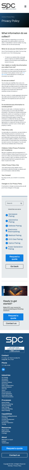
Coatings (4, 433)
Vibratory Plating (6, 405)
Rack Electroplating (7, 404)
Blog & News (5, 430)
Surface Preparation (7, 422)
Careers (4, 441)
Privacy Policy (17, 465)
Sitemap (10, 465)
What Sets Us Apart (7, 439)
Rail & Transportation (8, 385)
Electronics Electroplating (14, 231)
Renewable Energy (7, 395)
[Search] (21, 203)
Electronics (5, 384)
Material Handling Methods (9, 416)
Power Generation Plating (15, 248)
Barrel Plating (5, 402)
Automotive (5, 380)
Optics (3, 390)
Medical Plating (15, 235)
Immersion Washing (7, 409)
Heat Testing (5, 407)
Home (3, 17)
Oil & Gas (4, 388)
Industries (6, 375)
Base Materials (6, 431)
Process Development (8, 419)
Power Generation (7, 393)
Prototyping (5, 421)
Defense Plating (15, 226)
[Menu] (25, 6)
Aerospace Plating (12, 215)
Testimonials (5, 443)
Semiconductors (6, 392)
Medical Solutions (7, 387)
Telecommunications (7, 396)
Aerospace (5, 379)
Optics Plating (14, 243)
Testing (4, 424)
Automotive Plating (13, 221)
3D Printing (5, 377)
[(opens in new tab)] (14, 349)
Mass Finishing (6, 410)
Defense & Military (7, 382)
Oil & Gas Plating (16, 239)
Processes (6, 400)
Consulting (5, 417)
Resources (6, 428)
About (4, 437)
